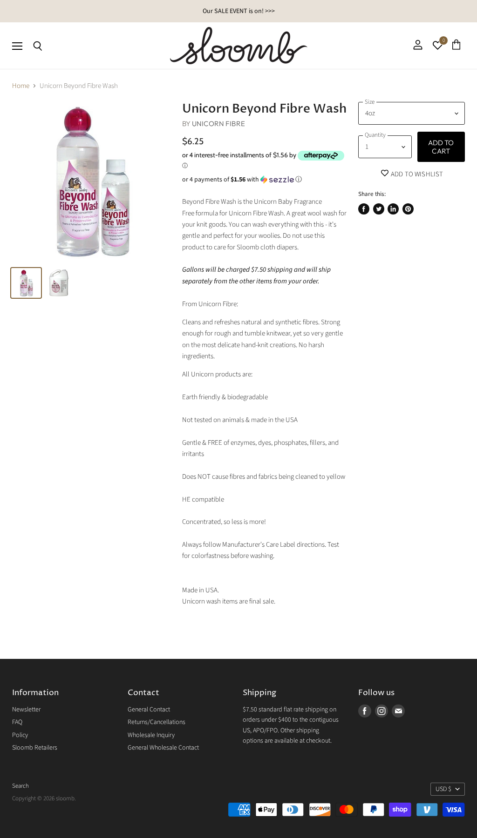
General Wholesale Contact (163, 747)
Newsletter (26, 709)
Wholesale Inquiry (151, 735)
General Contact (149, 709)
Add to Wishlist (416, 174)
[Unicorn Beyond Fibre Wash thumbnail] (26, 283)
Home (20, 86)
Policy (20, 735)
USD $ (443, 789)
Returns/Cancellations (156, 722)
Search (20, 786)
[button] (265, 179)
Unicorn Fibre (218, 123)
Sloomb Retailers (34, 747)
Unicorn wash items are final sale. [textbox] (228, 601)
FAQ (17, 722)
